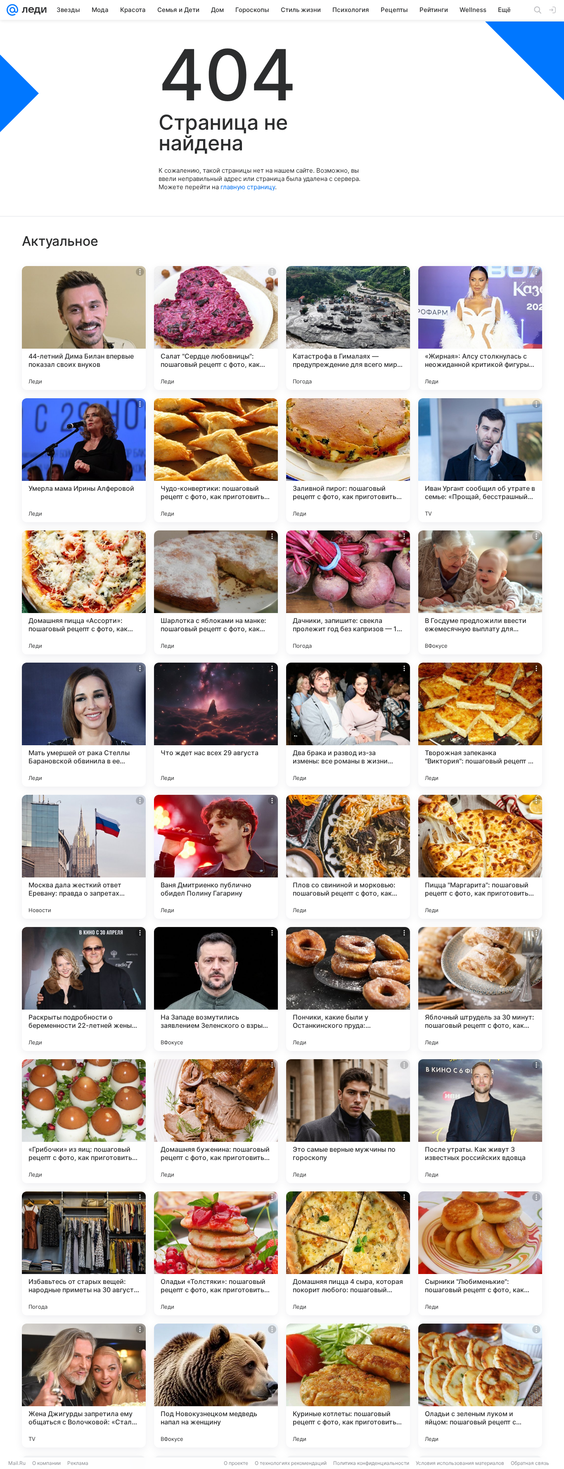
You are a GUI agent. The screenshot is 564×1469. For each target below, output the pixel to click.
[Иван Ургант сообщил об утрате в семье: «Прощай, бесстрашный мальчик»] (480, 460)
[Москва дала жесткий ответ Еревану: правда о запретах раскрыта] (84, 857)
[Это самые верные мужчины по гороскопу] (348, 1121)
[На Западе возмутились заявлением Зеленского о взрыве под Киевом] (216, 989)
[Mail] (12, 10)
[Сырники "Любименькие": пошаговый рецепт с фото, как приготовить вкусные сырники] (480, 1253)
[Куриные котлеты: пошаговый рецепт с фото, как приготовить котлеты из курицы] (348, 1386)
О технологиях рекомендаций (291, 1463)
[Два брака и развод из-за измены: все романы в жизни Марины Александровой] (348, 725)
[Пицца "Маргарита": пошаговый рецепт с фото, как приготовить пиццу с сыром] (480, 857)
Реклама (77, 1463)
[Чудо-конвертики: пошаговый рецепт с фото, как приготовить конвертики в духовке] (216, 460)
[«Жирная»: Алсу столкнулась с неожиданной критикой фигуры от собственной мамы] (480, 328)
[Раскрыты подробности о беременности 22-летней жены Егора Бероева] (84, 989)
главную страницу (247, 187)
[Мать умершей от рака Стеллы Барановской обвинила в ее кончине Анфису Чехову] (84, 725)
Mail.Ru (17, 1463)
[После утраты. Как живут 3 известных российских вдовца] (480, 1121)
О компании (46, 1463)
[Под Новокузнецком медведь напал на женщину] (216, 1386)
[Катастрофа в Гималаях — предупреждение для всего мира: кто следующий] (348, 328)
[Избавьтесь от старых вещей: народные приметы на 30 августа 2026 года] (84, 1253)
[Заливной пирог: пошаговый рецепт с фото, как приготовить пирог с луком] (348, 460)
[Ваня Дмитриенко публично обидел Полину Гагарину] (216, 857)
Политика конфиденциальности (371, 1463)
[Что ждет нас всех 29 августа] (216, 725)
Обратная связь (530, 1463)
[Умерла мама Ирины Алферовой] (84, 460)
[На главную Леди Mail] (32, 10)
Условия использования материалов (460, 1463)
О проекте (236, 1463)
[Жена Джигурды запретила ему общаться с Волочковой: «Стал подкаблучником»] (84, 1386)
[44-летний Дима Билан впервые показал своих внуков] (84, 328)
